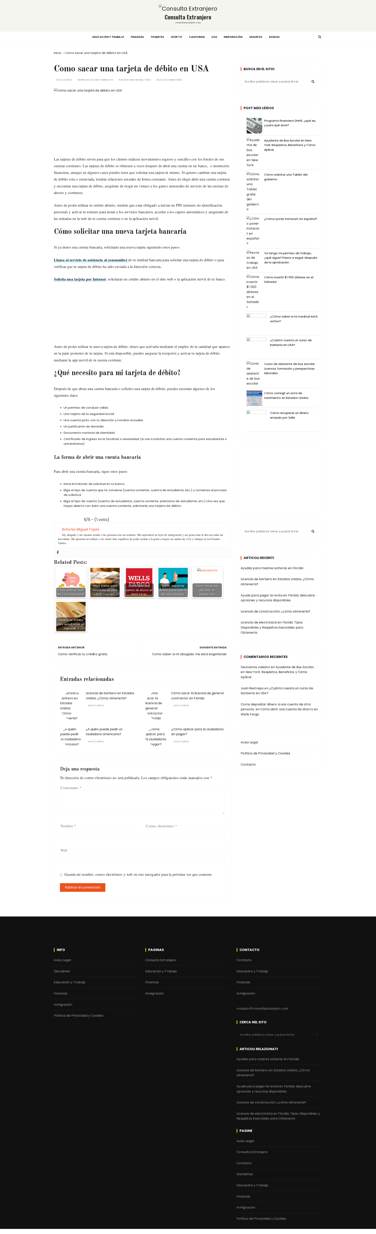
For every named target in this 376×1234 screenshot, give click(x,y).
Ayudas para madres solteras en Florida (272, 568)
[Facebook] (58, 553)
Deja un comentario (170, 80)
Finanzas (137, 37)
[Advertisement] (142, 128)
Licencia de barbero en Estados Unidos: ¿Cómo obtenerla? (277, 581)
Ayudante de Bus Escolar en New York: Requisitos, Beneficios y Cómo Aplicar (289, 145)
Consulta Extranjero (188, 17)
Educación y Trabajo (108, 37)
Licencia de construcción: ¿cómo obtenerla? (275, 611)
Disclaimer (62, 971)
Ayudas (274, 37)
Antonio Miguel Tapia (137, 80)
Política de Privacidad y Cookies (265, 753)
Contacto (248, 764)
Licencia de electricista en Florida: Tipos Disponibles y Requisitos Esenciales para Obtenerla (272, 627)
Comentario (71, 787)
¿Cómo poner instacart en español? (290, 219)
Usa (214, 37)
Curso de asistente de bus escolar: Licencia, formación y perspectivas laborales (289, 368)
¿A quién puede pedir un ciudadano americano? (104, 732)
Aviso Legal (249, 742)
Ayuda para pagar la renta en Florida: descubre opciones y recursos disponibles (278, 598)
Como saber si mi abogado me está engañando (189, 654)
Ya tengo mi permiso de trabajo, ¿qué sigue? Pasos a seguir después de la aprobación (290, 257)
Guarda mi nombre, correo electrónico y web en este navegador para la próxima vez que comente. (138, 874)
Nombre (68, 825)
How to (176, 37)
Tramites (157, 37)
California (197, 37)
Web (64, 850)
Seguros (255, 37)
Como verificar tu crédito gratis (82, 654)
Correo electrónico (161, 825)
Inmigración (233, 37)
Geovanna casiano (255, 667)
